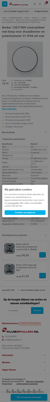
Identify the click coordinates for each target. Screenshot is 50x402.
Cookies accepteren (25, 212)
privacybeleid (13, 203)
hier (20, 206)
